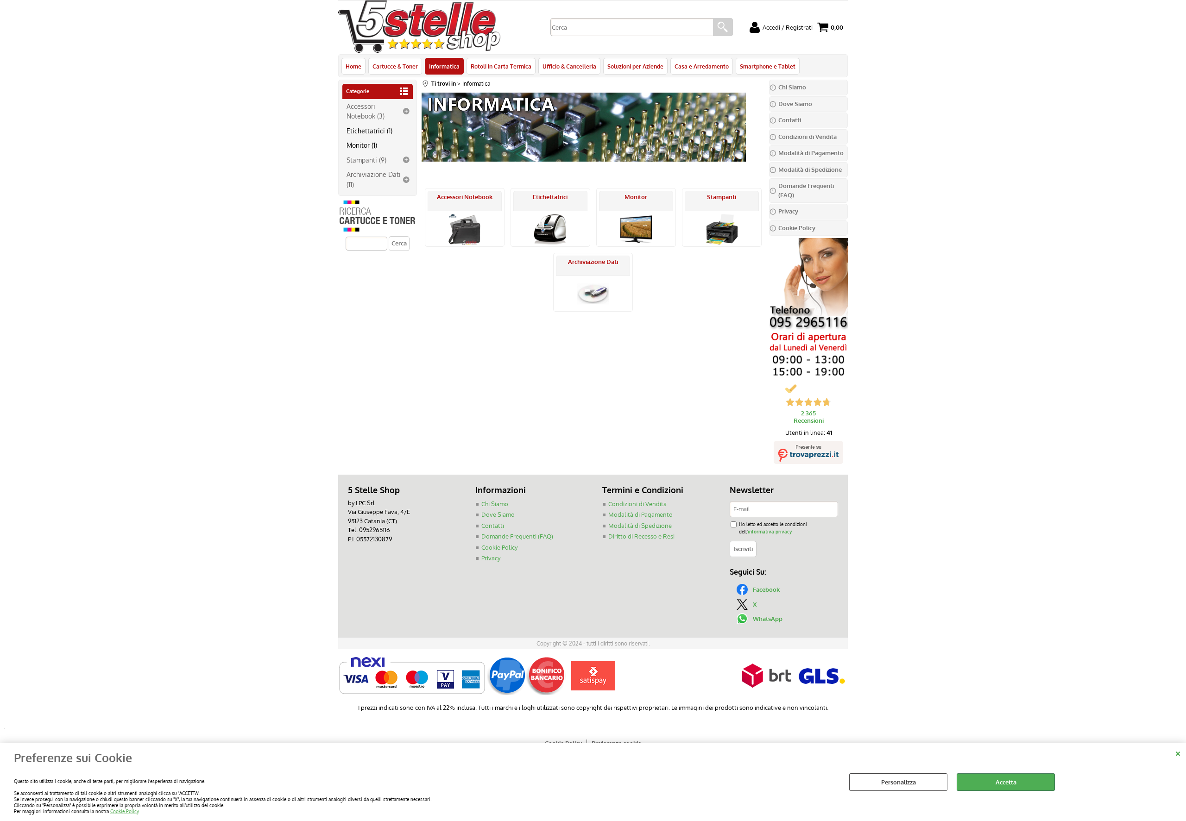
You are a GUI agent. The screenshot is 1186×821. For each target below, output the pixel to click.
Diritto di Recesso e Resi (641, 536)
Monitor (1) (362, 145)
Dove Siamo (498, 514)
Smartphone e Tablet (767, 66)
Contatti (492, 525)
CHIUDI (1177, 752)
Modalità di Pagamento (640, 514)
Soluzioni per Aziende (635, 66)
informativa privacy (770, 531)
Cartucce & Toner (395, 66)
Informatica (444, 66)
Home (353, 66)
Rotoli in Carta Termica (501, 66)
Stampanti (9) (366, 160)
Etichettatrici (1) (369, 130)
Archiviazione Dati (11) (374, 179)
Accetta (1006, 782)
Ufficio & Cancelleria (569, 66)
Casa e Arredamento (702, 66)
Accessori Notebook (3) (366, 111)
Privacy (490, 558)
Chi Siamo (494, 504)
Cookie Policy (124, 811)
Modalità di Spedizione (640, 525)
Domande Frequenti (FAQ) (517, 536)
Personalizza (898, 782)
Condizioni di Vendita (637, 504)
